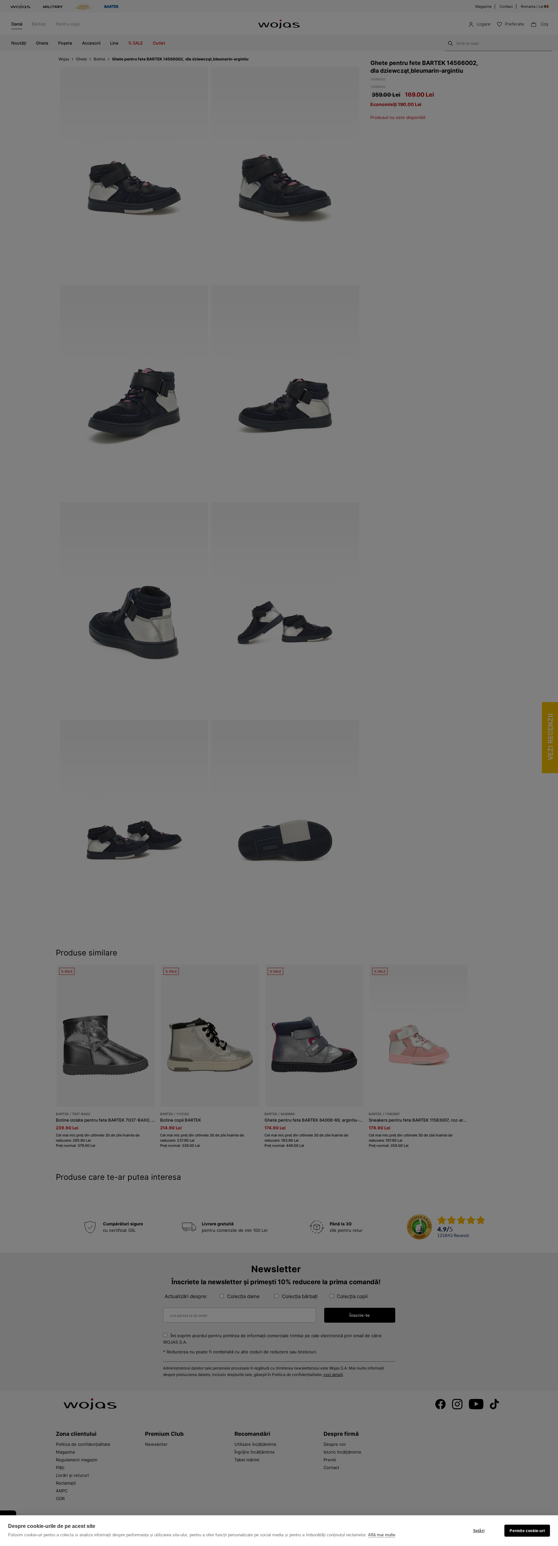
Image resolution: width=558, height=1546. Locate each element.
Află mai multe (381, 1534)
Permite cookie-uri (527, 1531)
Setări (478, 1531)
